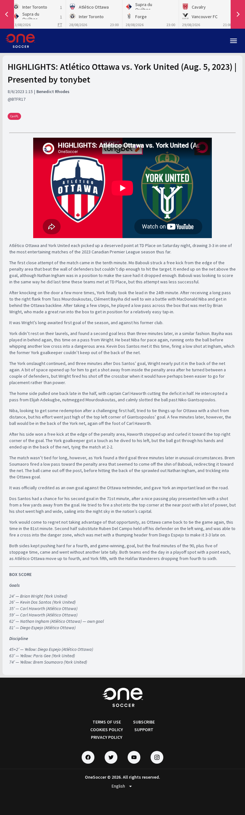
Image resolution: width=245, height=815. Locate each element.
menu (233, 40)
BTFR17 (18, 99)
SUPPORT (143, 729)
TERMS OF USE (107, 722)
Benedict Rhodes (53, 91)
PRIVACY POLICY (106, 737)
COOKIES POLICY (106, 729)
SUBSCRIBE (144, 722)
